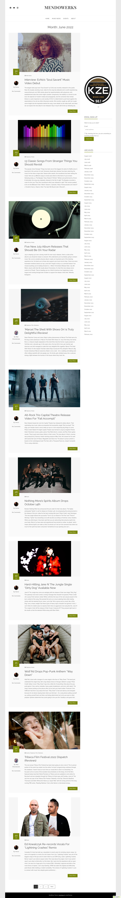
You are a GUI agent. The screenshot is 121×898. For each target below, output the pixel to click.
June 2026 (87, 162)
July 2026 (87, 159)
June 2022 (87, 284)
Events (65, 18)
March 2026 (87, 165)
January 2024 (88, 225)
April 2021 (87, 328)
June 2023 (87, 247)
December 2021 (88, 303)
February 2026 (88, 168)
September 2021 (89, 312)
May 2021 (87, 325)
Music (32, 157)
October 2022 (88, 271)
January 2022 (88, 300)
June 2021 (87, 322)
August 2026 (88, 156)
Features (28, 157)
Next (52, 886)
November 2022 (88, 268)
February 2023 (88, 259)
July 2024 (87, 206)
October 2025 (88, 181)
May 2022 (87, 287)
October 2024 (88, 196)
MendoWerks (60, 7)
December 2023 (88, 228)
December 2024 (89, 193)
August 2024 (88, 203)
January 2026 (88, 171)
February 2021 (88, 334)
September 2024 (89, 200)
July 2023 (87, 243)
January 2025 (88, 190)
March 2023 (87, 256)
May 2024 (87, 212)
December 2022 (88, 265)
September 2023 (89, 237)
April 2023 (87, 253)
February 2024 (88, 221)
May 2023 (87, 250)
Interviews (29, 75)
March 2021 (87, 331)
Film (32, 325)
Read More (72, 111)
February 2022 (88, 297)
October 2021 (88, 309)
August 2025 (88, 187)
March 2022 (87, 293)
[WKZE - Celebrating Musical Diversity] (98, 90)
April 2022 (87, 290)
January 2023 (88, 262)
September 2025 (89, 184)
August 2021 (87, 315)
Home (47, 18)
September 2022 (89, 275)
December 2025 (89, 175)
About (73, 18)
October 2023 (88, 234)
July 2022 (87, 281)
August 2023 (87, 240)
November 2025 (89, 178)
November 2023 (88, 231)
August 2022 (87, 278)
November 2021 (88, 306)
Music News (56, 18)
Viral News (61, 895)
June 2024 (87, 209)
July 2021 (87, 318)
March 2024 (87, 218)
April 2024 (87, 215)
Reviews (36, 325)
